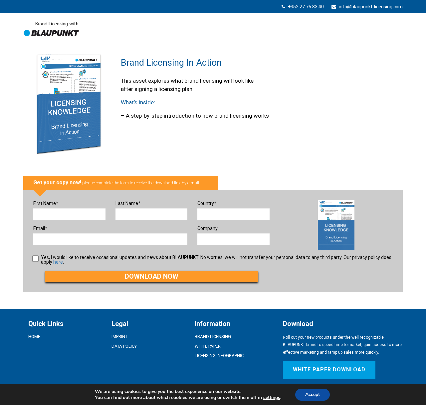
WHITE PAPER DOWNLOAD (329, 369)
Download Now (151, 276)
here (58, 262)
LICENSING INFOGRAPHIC (219, 355)
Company (207, 228)
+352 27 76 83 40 (306, 6)
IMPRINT (119, 336)
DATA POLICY (124, 346)
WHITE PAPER (208, 346)
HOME (34, 336)
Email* (40, 228)
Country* (206, 203)
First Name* (45, 203)
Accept (312, 394)
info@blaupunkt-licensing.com (370, 6)
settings (271, 398)
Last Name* (127, 203)
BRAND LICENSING (213, 336)
